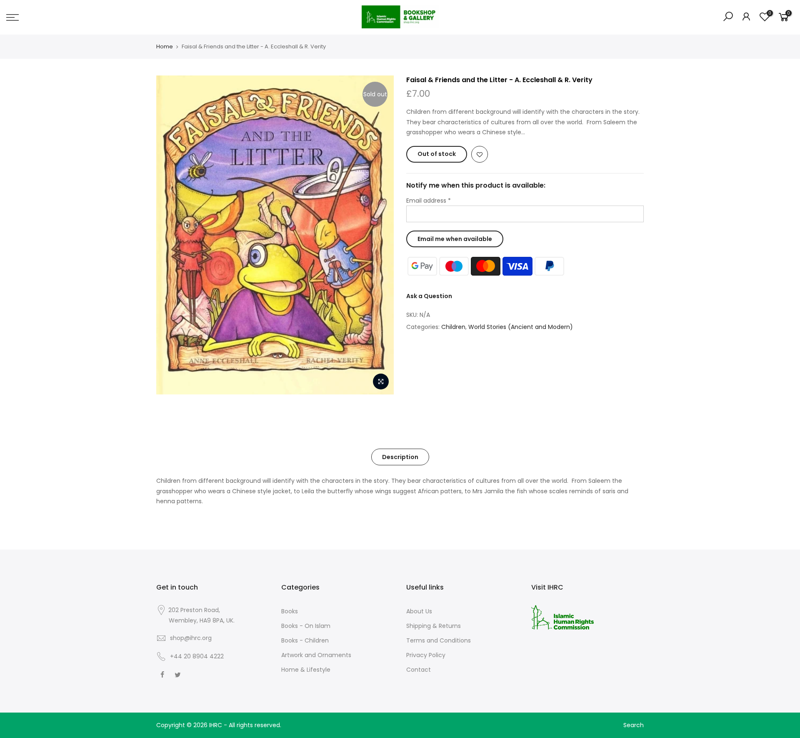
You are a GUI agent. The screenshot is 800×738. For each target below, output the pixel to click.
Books (289, 611)
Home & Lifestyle (305, 669)
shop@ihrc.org (191, 638)
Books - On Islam (305, 626)
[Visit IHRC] (562, 616)
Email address (428, 200)
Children (453, 327)
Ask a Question (429, 296)
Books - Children (305, 640)
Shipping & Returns (433, 626)
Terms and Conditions (438, 640)
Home (164, 46)
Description (400, 457)
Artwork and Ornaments (316, 655)
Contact (418, 669)
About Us (419, 611)
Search (633, 725)
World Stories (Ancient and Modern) (520, 327)
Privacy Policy (425, 655)
